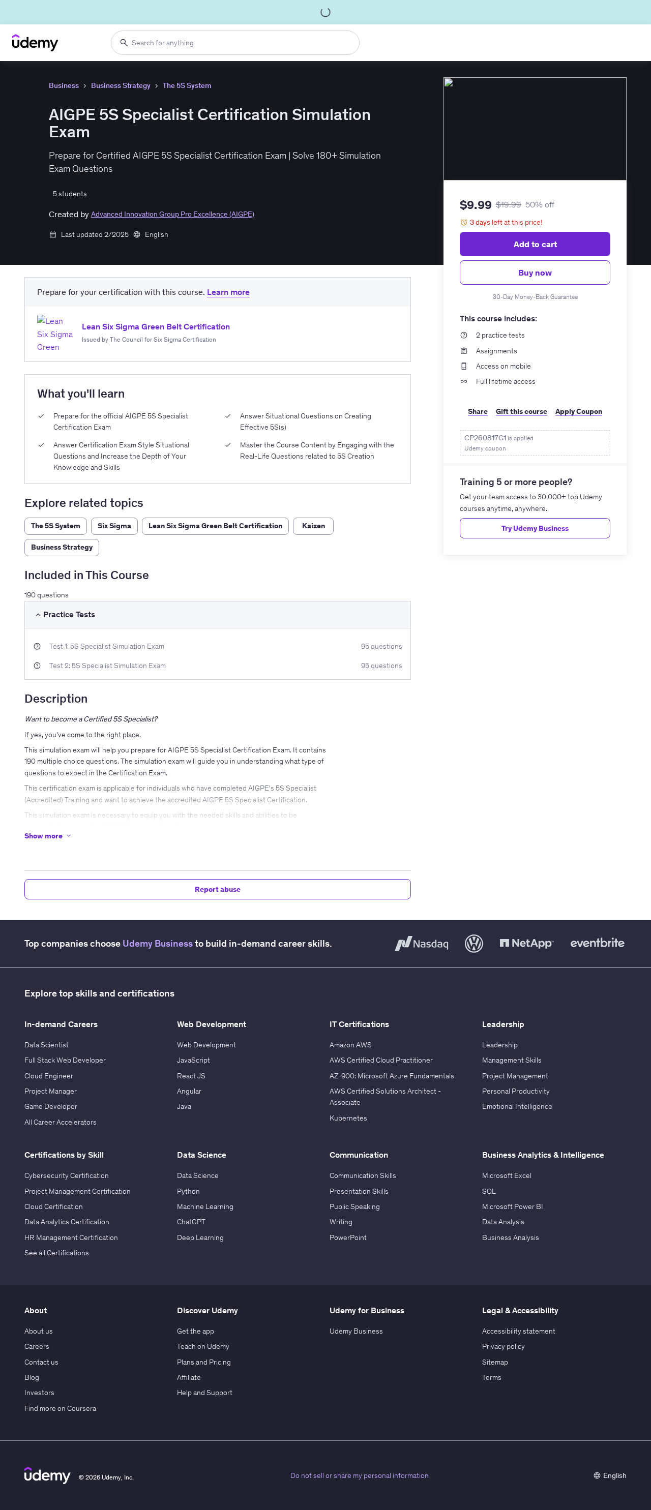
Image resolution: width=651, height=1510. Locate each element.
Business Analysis (510, 1237)
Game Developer (50, 1106)
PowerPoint (348, 1237)
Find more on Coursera (60, 1408)
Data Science (198, 1175)
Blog (31, 1377)
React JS (191, 1075)
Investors (39, 1392)
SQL (489, 1191)
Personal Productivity (516, 1091)
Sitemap (495, 1362)
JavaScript (193, 1060)
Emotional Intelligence (517, 1106)
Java (184, 1106)
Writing (341, 1221)
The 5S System (187, 85)
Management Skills (512, 1060)
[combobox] (235, 43)
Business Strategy (121, 85)
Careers (36, 1346)
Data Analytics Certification (66, 1221)
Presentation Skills (359, 1191)
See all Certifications (56, 1252)
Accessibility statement (518, 1331)
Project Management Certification (77, 1191)
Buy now (535, 272)
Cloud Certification (53, 1206)
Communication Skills (363, 1175)
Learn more (228, 292)
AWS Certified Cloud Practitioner (381, 1060)
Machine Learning (205, 1206)
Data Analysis (503, 1221)
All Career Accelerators (60, 1122)
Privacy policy (503, 1346)
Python (188, 1191)
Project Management (515, 1075)
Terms (491, 1377)
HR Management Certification (71, 1237)
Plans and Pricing (204, 1362)
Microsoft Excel (506, 1175)
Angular (189, 1091)
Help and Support (204, 1392)
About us (38, 1331)
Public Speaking (355, 1206)
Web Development (206, 1044)
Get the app (195, 1331)
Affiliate (189, 1377)
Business (64, 85)
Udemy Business (158, 943)
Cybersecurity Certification (66, 1175)
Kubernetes (348, 1118)
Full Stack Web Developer (65, 1060)
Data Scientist (46, 1044)
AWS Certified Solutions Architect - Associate (385, 1096)
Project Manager (50, 1091)
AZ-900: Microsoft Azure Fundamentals (392, 1075)
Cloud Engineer (48, 1075)
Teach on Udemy (203, 1346)
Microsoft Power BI (512, 1206)
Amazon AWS (351, 1044)
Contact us (41, 1362)
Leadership (500, 1044)
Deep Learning (200, 1237)
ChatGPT (191, 1221)
